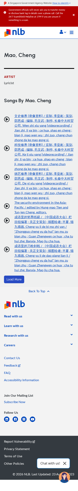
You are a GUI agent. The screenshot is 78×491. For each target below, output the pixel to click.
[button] (63, 32)
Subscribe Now (14, 402)
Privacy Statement (17, 449)
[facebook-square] (17, 422)
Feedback (11, 365)
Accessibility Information (21, 380)
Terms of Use (13, 456)
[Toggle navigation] (71, 32)
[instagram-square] (25, 422)
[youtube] (34, 422)
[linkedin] (8, 422)
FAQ (7, 373)
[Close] (75, 11)
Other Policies (14, 463)
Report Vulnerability (18, 441)
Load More (14, 279)
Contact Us (12, 358)
